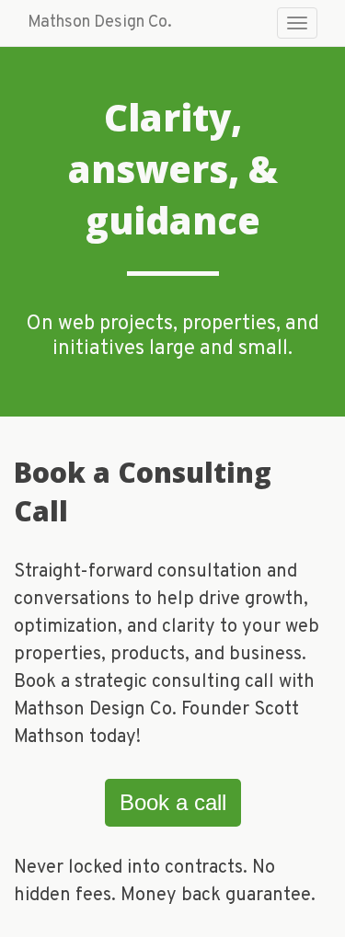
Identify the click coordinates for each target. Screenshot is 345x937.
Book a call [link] (173, 802)
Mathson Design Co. (100, 22)
